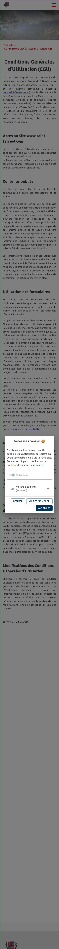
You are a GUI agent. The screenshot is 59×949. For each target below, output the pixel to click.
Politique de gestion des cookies (25, 465)
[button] (29, 474)
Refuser (18, 501)
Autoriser (44, 508)
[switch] (10, 488)
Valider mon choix (39, 501)
